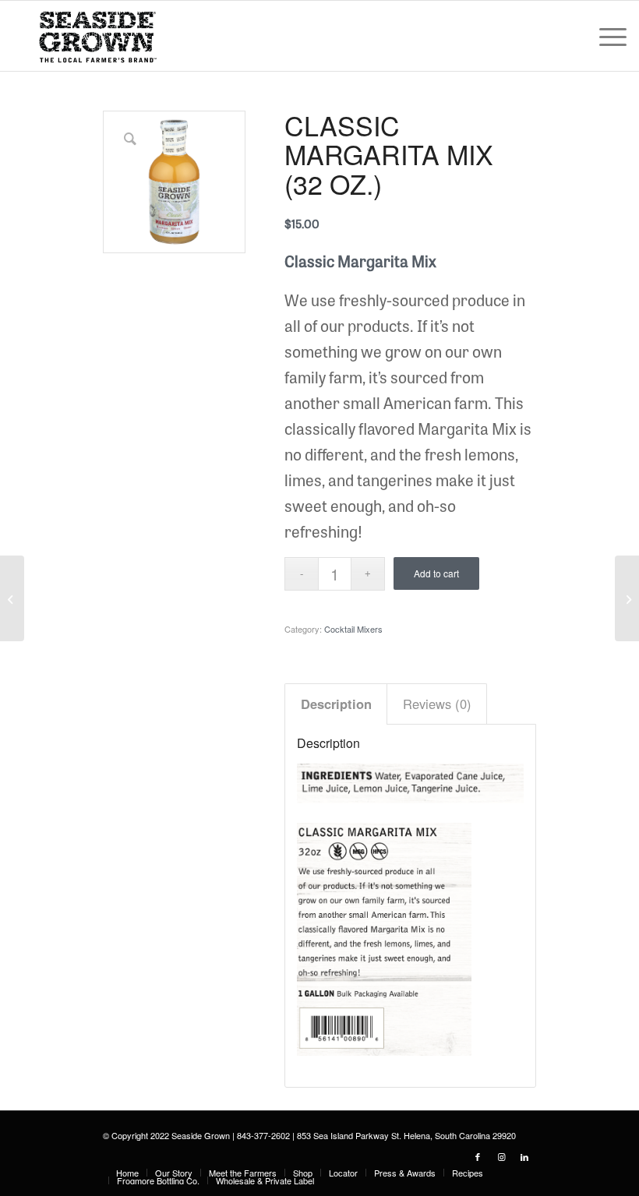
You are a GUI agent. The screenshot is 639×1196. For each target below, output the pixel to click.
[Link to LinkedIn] (524, 1156)
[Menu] (605, 36)
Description (336, 703)
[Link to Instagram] (501, 1156)
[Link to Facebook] (477, 1156)
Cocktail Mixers (353, 629)
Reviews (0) (437, 703)
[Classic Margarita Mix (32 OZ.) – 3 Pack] (627, 598)
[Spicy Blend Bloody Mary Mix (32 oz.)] (12, 598)
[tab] (335, 704)
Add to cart (436, 573)
